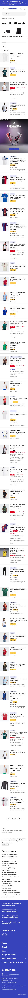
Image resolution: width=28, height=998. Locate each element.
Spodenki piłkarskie (18, 36)
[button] (23, 93)
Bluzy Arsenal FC (6, 888)
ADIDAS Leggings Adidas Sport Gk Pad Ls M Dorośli (17, 570)
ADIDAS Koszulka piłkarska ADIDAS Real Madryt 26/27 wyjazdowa (18, 71)
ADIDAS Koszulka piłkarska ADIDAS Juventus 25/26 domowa (18, 447)
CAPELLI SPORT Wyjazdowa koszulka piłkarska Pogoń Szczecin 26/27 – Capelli (18, 432)
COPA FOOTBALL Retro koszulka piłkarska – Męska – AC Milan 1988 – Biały (18, 179)
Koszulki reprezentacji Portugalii (11, 894)
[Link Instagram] (6, 934)
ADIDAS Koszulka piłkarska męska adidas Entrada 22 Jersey (18, 695)
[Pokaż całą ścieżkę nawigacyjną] (2, 18)
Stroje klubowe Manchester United (11, 881)
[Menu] (3, 9)
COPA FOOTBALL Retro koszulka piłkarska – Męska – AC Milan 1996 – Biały (18, 801)
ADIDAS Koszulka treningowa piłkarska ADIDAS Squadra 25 (18, 470)
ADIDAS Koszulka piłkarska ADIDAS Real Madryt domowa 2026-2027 (18, 620)
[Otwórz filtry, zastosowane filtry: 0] (4, 46)
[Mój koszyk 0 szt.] (24, 9)
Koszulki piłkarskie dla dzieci (10, 854)
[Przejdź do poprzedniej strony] (8, 819)
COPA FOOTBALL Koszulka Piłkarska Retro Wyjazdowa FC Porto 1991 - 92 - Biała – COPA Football (18, 161)
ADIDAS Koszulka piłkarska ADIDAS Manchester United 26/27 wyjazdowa (18, 197)
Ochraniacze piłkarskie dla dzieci (11, 892)
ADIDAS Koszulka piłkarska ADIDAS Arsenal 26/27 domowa (18, 649)
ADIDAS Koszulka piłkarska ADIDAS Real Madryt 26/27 (18, 751)
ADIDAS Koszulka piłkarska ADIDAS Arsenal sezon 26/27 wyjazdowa (18, 636)
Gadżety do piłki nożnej (8, 868)
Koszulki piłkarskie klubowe (9, 863)
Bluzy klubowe (6, 870)
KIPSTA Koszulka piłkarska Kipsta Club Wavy (17, 293)
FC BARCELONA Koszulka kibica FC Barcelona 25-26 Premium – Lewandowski (17, 527)
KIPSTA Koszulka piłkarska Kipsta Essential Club (17, 382)
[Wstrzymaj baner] (22, 3)
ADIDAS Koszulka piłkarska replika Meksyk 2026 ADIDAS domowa (18, 589)
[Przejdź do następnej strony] (19, 819)
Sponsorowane (4, 119)
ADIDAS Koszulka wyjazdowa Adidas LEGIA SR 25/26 (18, 322)
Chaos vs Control (14, 149)
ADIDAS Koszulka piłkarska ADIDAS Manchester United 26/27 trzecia (18, 266)
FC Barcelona (5, 865)
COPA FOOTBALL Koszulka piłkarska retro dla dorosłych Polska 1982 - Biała (18, 414)
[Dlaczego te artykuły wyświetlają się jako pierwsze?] (2, 50)
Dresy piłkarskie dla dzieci (9, 861)
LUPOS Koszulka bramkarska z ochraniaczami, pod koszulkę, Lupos (18, 785)
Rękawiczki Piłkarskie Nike (9, 890)
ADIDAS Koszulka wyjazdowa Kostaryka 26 (18, 679)
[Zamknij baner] (25, 3)
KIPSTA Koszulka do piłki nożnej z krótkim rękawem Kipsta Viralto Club (18, 767)
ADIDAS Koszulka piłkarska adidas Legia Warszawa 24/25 (18, 83)
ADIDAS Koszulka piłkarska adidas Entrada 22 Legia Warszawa (18, 245)
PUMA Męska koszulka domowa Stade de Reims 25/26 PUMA (17, 716)
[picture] (4, 57)
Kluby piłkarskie (6, 879)
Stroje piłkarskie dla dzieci (9, 859)
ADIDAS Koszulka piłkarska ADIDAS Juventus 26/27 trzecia (18, 666)
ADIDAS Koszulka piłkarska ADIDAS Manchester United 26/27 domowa (18, 279)
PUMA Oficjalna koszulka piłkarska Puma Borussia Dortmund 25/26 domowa (17, 550)
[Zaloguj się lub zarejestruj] (21, 9)
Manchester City (6, 883)
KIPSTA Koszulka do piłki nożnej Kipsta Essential (17, 54)
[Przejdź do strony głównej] (12, 9)
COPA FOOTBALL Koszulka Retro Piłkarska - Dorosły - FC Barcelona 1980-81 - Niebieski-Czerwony (18, 227)
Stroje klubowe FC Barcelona (10, 856)
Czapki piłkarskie (7, 36)
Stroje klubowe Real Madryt (9, 872)
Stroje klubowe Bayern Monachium (11, 877)
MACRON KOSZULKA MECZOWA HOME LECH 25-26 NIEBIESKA (18, 308)
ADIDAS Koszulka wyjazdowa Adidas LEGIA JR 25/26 (18, 733)
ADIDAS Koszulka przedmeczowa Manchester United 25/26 (18, 606)
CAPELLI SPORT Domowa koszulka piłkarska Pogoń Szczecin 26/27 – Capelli (17, 210)
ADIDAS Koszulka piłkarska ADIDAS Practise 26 (18, 359)
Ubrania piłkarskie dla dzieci (9, 874)
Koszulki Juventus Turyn (8, 897)
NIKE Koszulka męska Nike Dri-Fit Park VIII (17, 105)
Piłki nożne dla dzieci (7, 885)
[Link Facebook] (3, 934)
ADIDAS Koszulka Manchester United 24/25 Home (18, 399)
